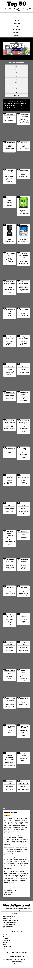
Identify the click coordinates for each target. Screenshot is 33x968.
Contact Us (6, 940)
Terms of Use (7, 946)
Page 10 (16, 95)
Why (4, 937)
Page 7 (16, 85)
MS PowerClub (7, 918)
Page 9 (16, 92)
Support (5, 938)
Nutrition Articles (8, 926)
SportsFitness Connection (11, 920)
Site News (6, 928)
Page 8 (16, 88)
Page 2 (16, 69)
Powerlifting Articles (9, 924)
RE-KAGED (14, 873)
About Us (6, 935)
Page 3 (16, 72)
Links (4, 948)
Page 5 (16, 79)
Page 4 (16, 75)
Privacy (5, 944)
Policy (5, 942)
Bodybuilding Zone (9, 916)
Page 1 (16, 66)
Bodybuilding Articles (9, 922)
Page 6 (16, 82)
